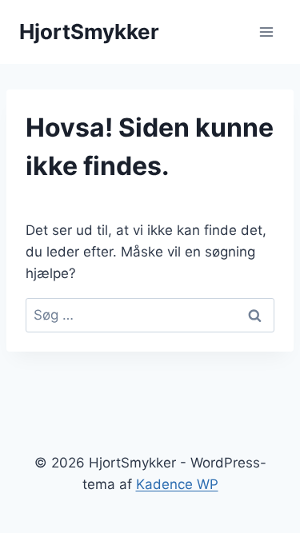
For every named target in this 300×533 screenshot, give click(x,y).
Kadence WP (177, 484)
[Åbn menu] (266, 31)
